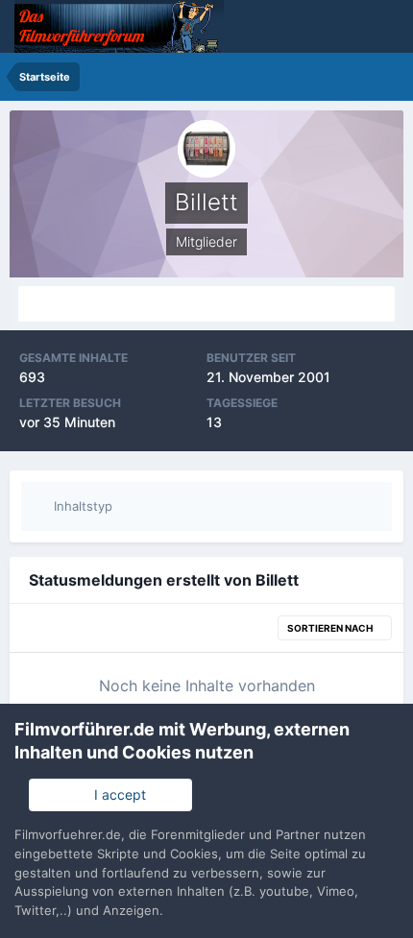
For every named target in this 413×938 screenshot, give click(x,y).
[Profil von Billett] (206, 304)
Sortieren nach (331, 628)
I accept (116, 794)
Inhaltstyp (81, 506)
